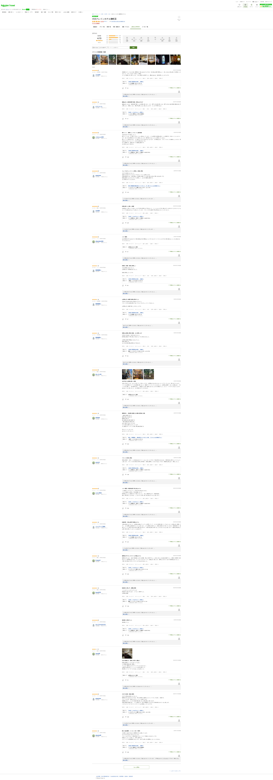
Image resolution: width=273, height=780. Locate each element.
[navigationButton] (178, 59)
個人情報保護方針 (105, 776)
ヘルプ (237, 1)
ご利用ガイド (242, 1)
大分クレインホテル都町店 (104, 18)
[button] (96, 60)
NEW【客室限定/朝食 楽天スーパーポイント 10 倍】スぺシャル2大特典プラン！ (144, 185)
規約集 (126, 776)
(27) (116, 26)
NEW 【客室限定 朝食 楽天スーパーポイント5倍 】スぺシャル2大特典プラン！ (145, 437)
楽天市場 (262, 1)
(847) (135, 26)
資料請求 (131, 776)
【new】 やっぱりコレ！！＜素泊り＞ (136, 112)
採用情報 (121, 776)
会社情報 (98, 776)
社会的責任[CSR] (114, 776)
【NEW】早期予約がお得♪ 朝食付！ (136, 81)
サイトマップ (248, 1)
